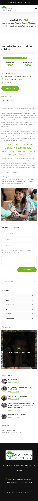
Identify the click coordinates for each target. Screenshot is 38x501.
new (19, 309)
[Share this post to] (12, 100)
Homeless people (19, 304)
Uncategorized (19, 318)
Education (9, 96)
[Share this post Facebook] (3, 100)
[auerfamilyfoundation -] (9, 8)
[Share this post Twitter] (8, 100)
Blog (19, 295)
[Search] (34, 281)
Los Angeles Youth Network (17, 414)
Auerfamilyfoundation (24, 492)
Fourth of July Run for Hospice (18, 380)
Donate (19, 300)
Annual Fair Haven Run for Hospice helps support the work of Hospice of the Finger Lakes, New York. (21, 405)
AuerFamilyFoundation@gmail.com (20, 2)
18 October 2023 (14, 398)
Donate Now (10, 88)
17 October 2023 (14, 382)
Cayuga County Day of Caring (17, 396)
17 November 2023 (15, 410)
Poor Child (19, 313)
